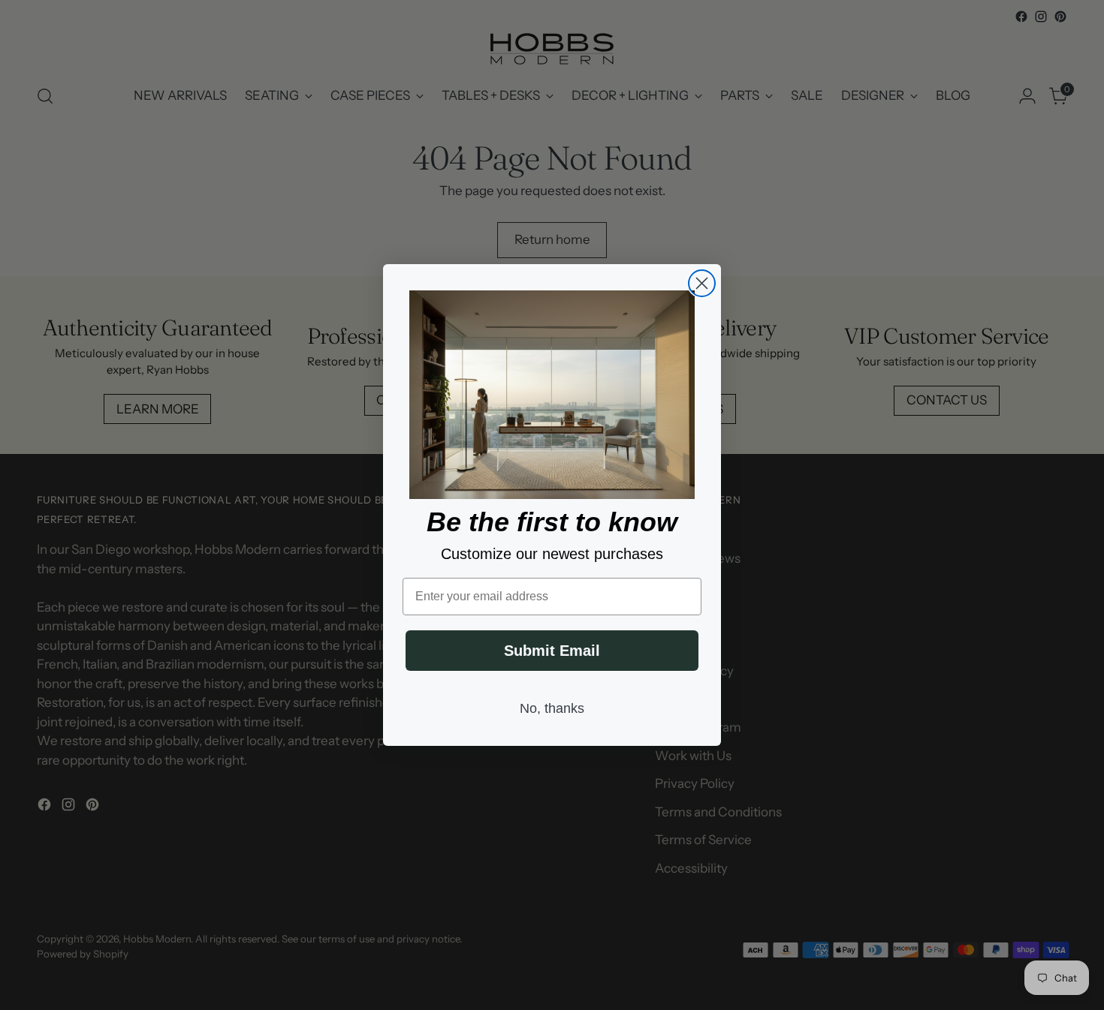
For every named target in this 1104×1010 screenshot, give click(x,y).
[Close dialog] (702, 283)
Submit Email (552, 650)
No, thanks (552, 708)
